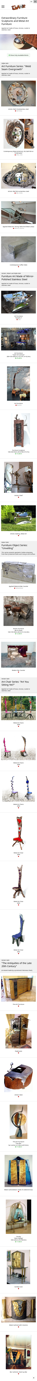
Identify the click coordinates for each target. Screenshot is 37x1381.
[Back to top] (33, 1377)
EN (35, 1)
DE (31, 1)
